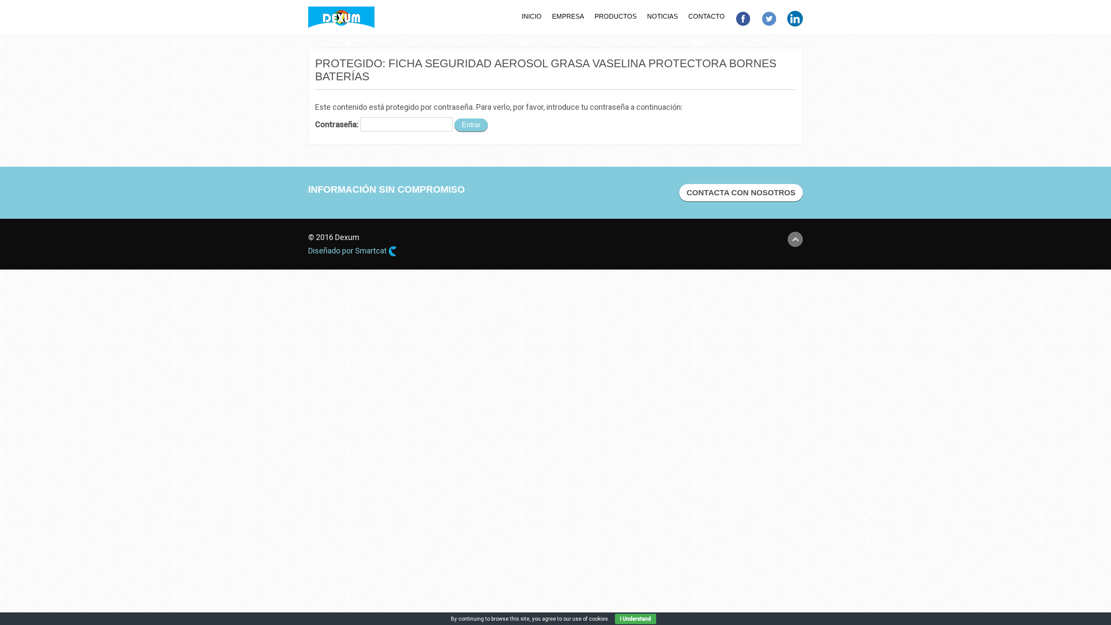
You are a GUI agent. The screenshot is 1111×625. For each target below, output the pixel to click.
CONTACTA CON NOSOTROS (741, 192)
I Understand (635, 619)
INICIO (532, 16)
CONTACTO (706, 16)
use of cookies (590, 619)
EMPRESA (568, 16)
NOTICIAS (662, 16)
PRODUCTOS (616, 16)
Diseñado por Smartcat (348, 250)
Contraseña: (337, 124)
